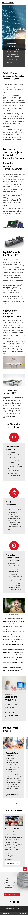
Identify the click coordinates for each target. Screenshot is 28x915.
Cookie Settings (23, 913)
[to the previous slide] (7, 803)
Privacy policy (19, 908)
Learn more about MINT (9, 416)
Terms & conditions (10, 908)
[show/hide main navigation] (21, 2)
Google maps (8, 859)
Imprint (22, 909)
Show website (10, 863)
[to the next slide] (20, 803)
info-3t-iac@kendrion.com (13, 715)
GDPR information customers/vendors (11, 909)
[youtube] (18, 902)
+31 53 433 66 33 (9, 712)
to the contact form (10, 894)
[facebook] (14, 902)
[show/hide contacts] (25, 2)
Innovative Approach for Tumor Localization (13, 166)
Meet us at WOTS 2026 (12, 829)
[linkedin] (10, 902)
